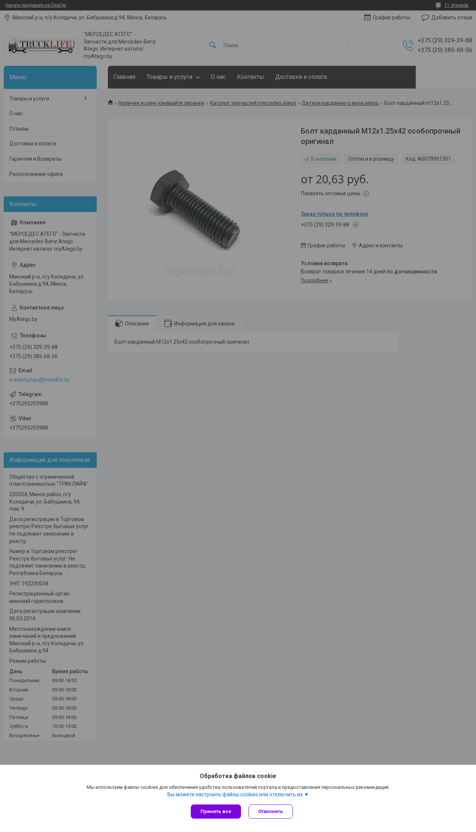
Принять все (215, 811)
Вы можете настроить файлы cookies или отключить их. (235, 794)
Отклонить (270, 811)
